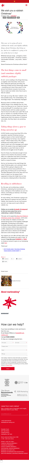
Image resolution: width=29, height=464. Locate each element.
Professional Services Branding (10, 448)
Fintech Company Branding (8, 446)
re (6, 243)
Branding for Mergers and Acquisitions (12, 451)
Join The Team (9, 441)
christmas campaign (12, 17)
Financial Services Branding (9, 443)
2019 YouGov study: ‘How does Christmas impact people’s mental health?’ (14, 249)
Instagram (24, 209)
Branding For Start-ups (7, 450)
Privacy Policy (9, 365)
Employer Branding (6, 453)
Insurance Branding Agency (20, 453)
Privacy (3, 441)
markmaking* (14, 16)
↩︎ (20, 250)
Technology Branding (7, 445)
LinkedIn (16, 209)
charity (4, 17)
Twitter (5, 425)
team (18, 17)
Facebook (7, 425)
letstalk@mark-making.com (7, 422)
